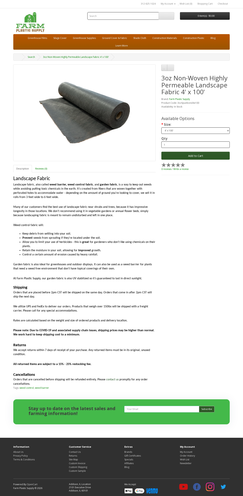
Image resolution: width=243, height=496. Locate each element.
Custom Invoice (77, 463)
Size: (167, 124)
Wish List (184, 459)
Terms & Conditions (24, 459)
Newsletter (186, 463)
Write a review (181, 169)
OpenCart (32, 484)
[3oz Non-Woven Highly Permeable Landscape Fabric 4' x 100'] (84, 112)
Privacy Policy (20, 455)
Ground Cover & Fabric (114, 38)
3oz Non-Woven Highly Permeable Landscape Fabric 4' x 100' (76, 57)
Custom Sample (77, 470)
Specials (128, 459)
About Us (18, 452)
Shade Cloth (139, 38)
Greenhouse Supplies (84, 38)
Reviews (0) (41, 168)
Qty (164, 138)
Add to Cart (195, 156)
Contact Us (75, 452)
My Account (186, 452)
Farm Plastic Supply (179, 99)
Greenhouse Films (37, 38)
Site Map (73, 459)
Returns (73, 455)
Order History (187, 455)
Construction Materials (164, 38)
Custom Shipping (78, 467)
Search (31, 57)
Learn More (121, 45)
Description (22, 168)
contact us (112, 379)
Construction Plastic (193, 38)
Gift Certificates (132, 455)
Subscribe (206, 409)
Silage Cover (60, 38)
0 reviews (166, 169)
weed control (27, 387)
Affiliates (129, 463)
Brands (128, 452)
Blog (213, 38)
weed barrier (42, 387)
